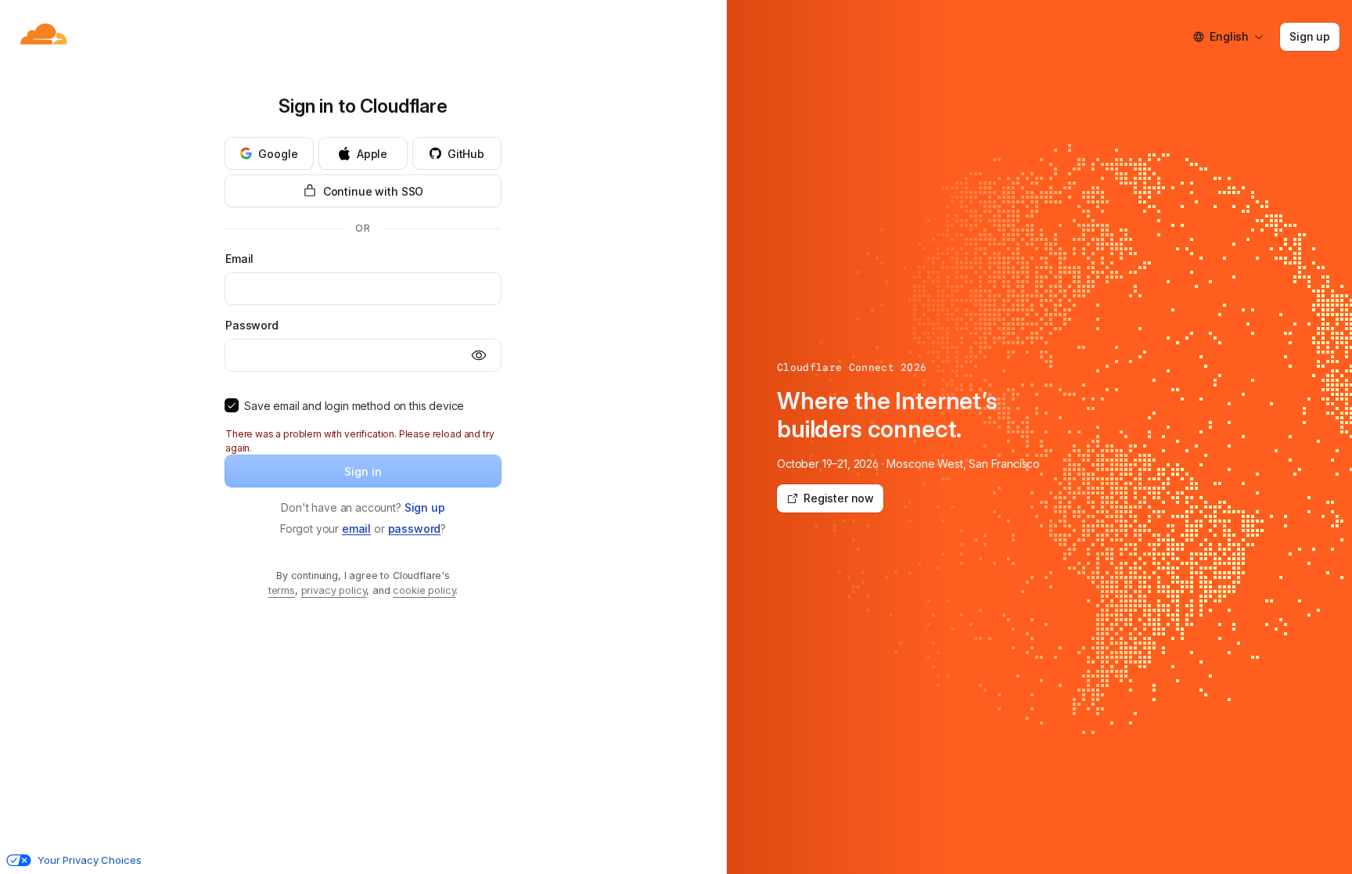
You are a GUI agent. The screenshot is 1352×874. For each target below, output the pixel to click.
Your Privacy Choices (89, 860)
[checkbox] (231, 405)
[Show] (479, 355)
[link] (425, 507)
